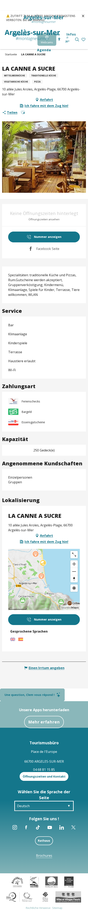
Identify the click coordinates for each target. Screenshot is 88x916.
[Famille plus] (17, 881)
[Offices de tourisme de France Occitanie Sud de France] (19, 896)
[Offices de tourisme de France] (45, 896)
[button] (77, 39)
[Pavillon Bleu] (51, 881)
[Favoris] (83, 39)
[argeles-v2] (32, 35)
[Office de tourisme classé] (68, 881)
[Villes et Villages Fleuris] (68, 896)
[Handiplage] (34, 881)
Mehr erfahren (44, 722)
